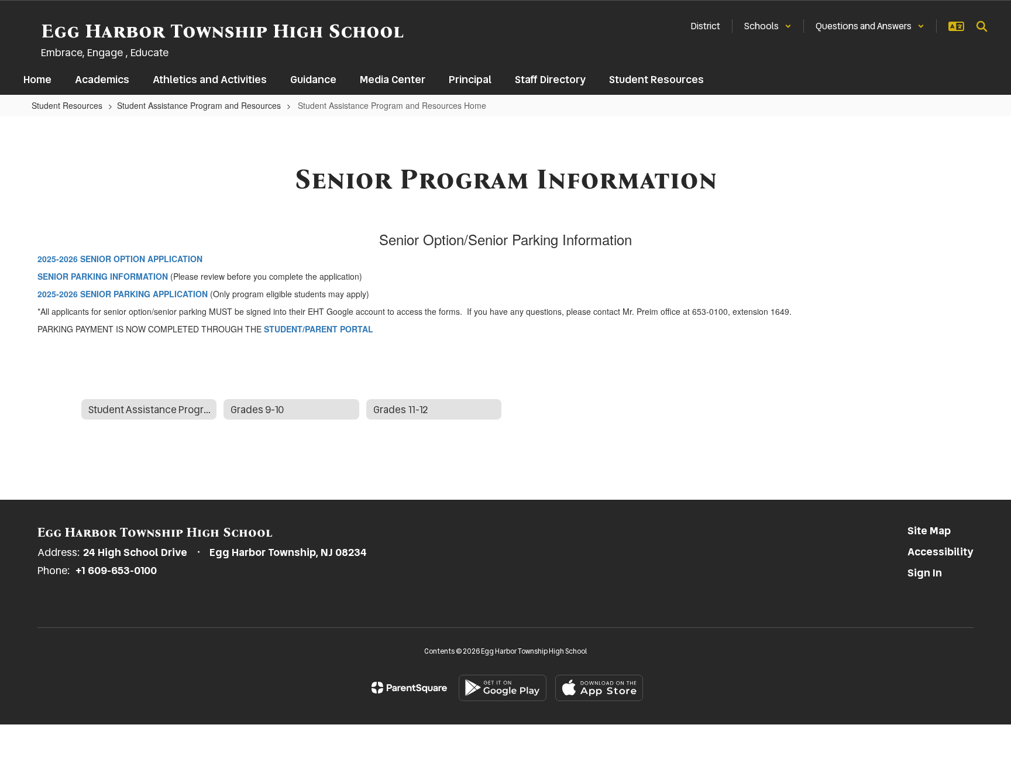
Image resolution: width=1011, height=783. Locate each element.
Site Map (929, 530)
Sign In (924, 573)
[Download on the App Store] (599, 688)
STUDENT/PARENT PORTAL (318, 329)
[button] (768, 26)
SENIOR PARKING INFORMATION (102, 276)
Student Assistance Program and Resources (199, 105)
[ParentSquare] (409, 687)
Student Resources (67, 105)
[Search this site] (982, 26)
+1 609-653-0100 (116, 570)
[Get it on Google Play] (502, 688)
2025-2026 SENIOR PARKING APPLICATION (122, 294)
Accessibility (940, 551)
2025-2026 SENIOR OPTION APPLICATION (119, 259)
